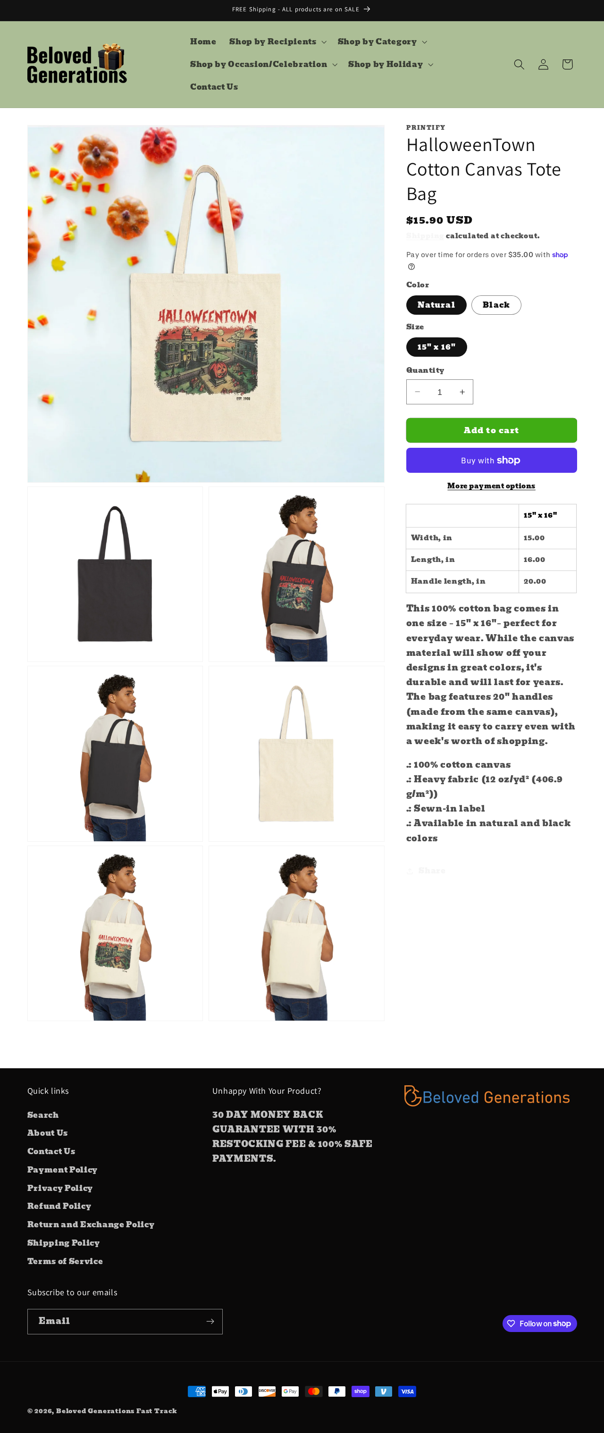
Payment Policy (62, 1170)
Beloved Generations (95, 1411)
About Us (47, 1133)
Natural (436, 305)
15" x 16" (437, 347)
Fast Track (156, 1411)
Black (496, 305)
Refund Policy (59, 1206)
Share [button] (432, 870)
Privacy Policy (60, 1188)
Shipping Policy (63, 1243)
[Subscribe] (210, 1321)
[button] (277, 42)
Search (43, 1114)
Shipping (425, 236)
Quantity (425, 371)
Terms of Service (65, 1261)
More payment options (491, 486)
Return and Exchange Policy (91, 1224)
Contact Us (51, 1151)
